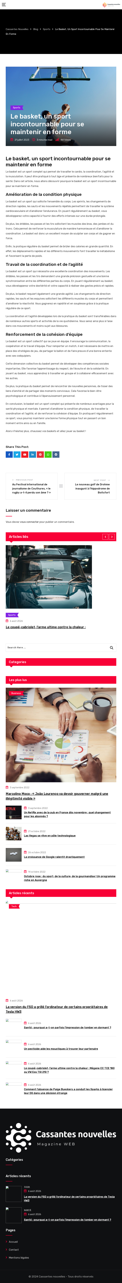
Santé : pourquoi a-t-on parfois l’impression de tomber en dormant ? (67, 1027)
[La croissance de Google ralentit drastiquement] (14, 855)
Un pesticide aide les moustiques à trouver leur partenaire (61, 1048)
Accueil (13, 1241)
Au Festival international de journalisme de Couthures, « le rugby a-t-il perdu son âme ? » (31, 488)
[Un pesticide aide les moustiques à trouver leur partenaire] (14, 1047)
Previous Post (24, 480)
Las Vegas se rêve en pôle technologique (50, 835)
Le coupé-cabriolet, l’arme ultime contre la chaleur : (46, 627)
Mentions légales (19, 1257)
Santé (27, 1210)
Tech (27, 1187)
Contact (14, 1249)
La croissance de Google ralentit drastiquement (54, 856)
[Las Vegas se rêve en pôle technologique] (14, 834)
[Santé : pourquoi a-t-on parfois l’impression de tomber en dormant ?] (14, 1025)
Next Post (100, 480)
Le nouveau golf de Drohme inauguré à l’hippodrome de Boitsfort (92, 488)
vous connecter (29, 521)
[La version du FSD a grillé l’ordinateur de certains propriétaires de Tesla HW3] (61, 948)
